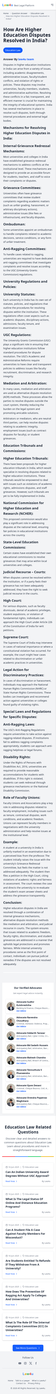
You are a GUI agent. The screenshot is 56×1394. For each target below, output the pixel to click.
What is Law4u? (39, 1380)
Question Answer (19, 13)
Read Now (10, 1181)
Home (6, 13)
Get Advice (21, 1011)
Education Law (37, 13)
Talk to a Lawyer (22, 1380)
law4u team (26, 59)
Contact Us (21, 1383)
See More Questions (26, 1347)
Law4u (42, 1388)
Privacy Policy (34, 1383)
